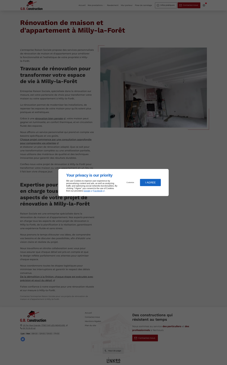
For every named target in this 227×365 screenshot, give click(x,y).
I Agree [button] (150, 182)
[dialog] (113, 182)
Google (87, 191)
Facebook (97, 191)
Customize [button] (130, 182)
